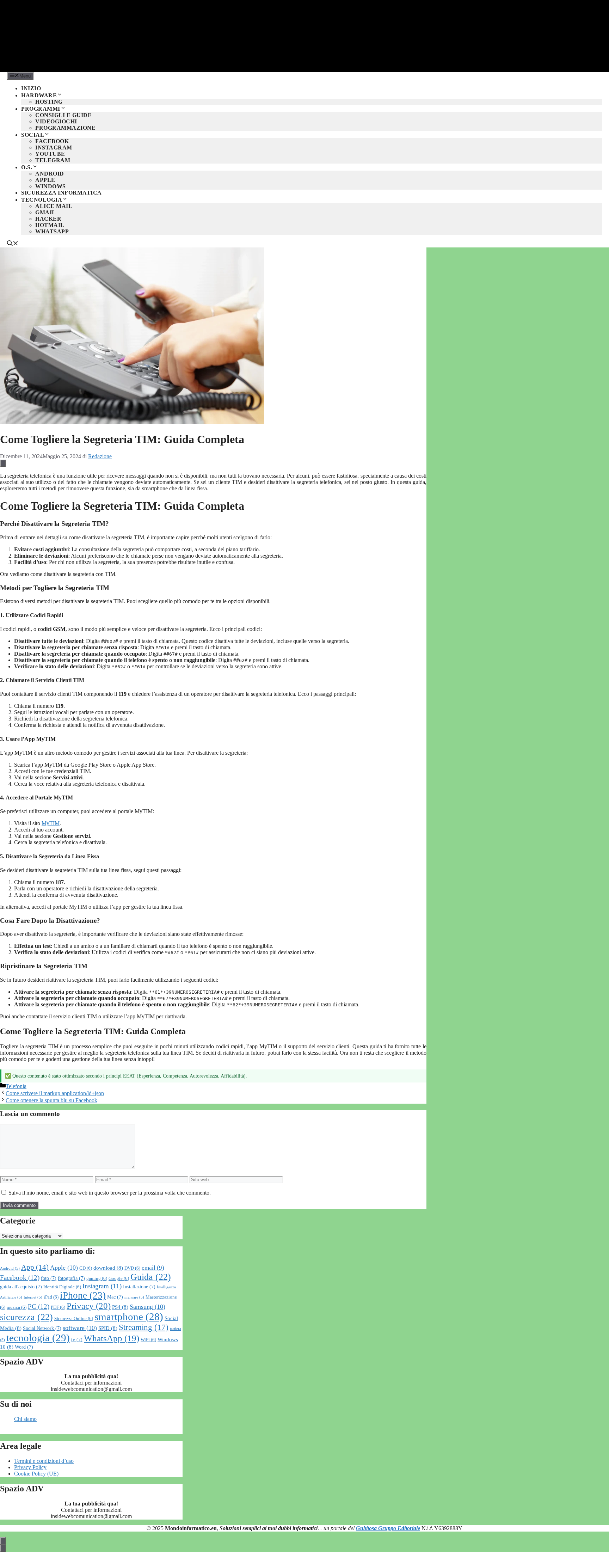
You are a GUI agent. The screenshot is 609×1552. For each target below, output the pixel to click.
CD (85, 1268)
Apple (45, 180)
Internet (33, 1297)
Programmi (40, 109)
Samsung (147, 1306)
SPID (107, 1328)
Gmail (45, 212)
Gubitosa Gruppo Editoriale (388, 1528)
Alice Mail (53, 206)
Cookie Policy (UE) (36, 1474)
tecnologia (38, 1337)
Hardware (39, 95)
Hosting (49, 102)
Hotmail (49, 225)
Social (32, 135)
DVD (132, 1268)
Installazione (139, 1286)
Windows (50, 186)
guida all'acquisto (21, 1286)
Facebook (52, 141)
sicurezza (26, 1317)
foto (48, 1278)
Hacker (48, 219)
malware (134, 1297)
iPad (51, 1297)
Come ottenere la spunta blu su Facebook (51, 1100)
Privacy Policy (30, 1467)
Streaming (143, 1327)
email (153, 1267)
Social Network (42, 1328)
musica (16, 1307)
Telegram (52, 160)
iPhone (83, 1295)
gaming (96, 1278)
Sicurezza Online (73, 1318)
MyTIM (51, 823)
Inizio (31, 88)
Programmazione (65, 128)
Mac (115, 1297)
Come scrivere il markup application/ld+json (55, 1093)
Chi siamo (25, 1419)
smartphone (128, 1316)
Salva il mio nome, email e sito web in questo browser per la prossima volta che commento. (109, 1193)
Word (24, 1347)
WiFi (148, 1339)
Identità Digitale (62, 1286)
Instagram (53, 148)
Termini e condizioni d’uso (44, 1461)
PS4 (120, 1307)
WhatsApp (52, 231)
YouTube (50, 154)
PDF (58, 1307)
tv (76, 1339)
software (80, 1327)
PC (38, 1306)
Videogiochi (56, 121)
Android (49, 174)
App (35, 1267)
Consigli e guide (63, 115)
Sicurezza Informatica (61, 193)
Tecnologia (41, 200)
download (108, 1268)
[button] (12, 244)
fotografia (71, 1278)
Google (119, 1278)
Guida (150, 1277)
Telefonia (16, 1086)
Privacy (89, 1306)
